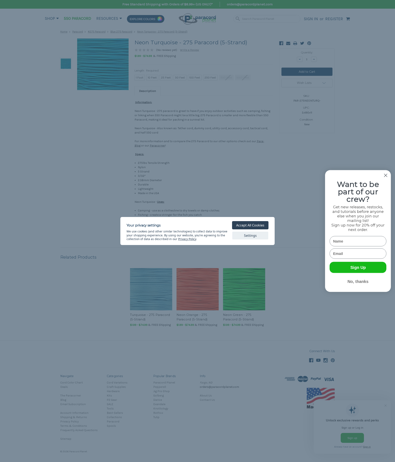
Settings (250, 235)
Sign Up (358, 267)
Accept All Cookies (250, 225)
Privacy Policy (187, 239)
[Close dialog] (385, 175)
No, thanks (357, 281)
